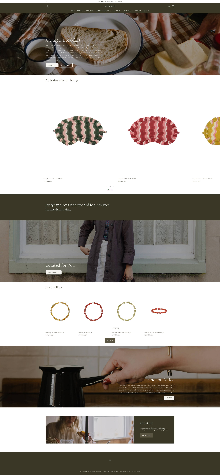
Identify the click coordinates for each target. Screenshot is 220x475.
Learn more (146, 435)
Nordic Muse (87, 471)
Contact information (125, 471)
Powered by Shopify (96, 471)
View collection (53, 272)
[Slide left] (106, 187)
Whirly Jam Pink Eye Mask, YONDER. (127, 179)
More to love (65, 65)
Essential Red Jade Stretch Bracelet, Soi (154, 332)
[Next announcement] (174, 1)
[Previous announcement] (46, 1)
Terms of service (136, 471)
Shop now (51, 65)
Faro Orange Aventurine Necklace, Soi (55, 332)
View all (110, 190)
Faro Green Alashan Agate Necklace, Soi (121, 332)
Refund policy (114, 471)
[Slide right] (114, 187)
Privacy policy (106, 471)
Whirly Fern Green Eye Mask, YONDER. (53, 179)
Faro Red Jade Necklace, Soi (85, 332)
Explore (169, 398)
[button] (47, 6)
